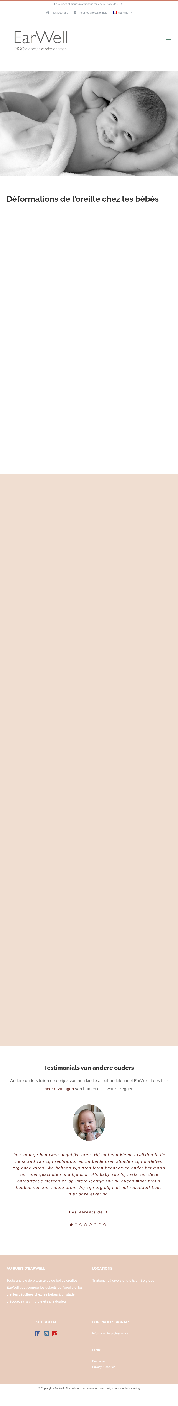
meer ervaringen (58, 1089)
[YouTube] (54, 1333)
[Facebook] (37, 1333)
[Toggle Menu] (168, 39)
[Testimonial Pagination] (71, 1224)
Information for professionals (110, 1333)
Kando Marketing (130, 1388)
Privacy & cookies (103, 1367)
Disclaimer (98, 1361)
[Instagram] (46, 1333)
